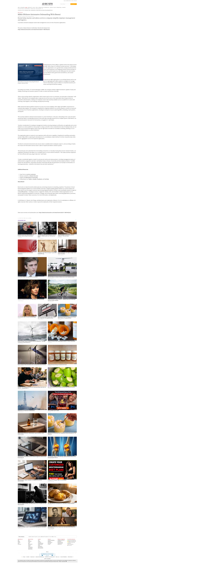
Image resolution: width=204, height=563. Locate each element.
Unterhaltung (30, 547)
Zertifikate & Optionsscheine (40, 547)
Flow (23, 137)
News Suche (73, 4)
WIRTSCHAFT (30, 7)
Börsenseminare (40, 548)
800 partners (24, 191)
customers (33, 174)
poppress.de (60, 544)
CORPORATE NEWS (32, 8)
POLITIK (34, 7)
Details (60, 561)
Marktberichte (33, 10)
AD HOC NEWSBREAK (51, 540)
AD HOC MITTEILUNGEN (21, 8)
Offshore (21, 12)
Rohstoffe (39, 542)
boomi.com (53, 195)
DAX (18, 540)
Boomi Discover (34, 176)
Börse (29, 10)
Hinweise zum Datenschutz (50, 556)
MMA (18, 12)
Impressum (32, 556)
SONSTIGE (63, 7)
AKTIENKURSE (22, 7)
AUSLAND (51, 7)
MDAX (19, 541)
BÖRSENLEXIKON (68, 0)
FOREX (39, 541)
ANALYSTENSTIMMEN (27, 8)
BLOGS (64, 0)
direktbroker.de (60, 543)
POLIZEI (54, 7)
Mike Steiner (70, 556)
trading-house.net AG (61, 540)
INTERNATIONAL (59, 7)
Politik (29, 542)
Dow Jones (19, 544)
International (30, 548)
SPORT (37, 7)
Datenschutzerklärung (40, 556)
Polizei (29, 546)
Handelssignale (40, 544)
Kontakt (49, 544)
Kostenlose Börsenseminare (60, 542)
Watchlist (49, 541)
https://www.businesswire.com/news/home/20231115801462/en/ (34, 29)
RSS (72, 0)
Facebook (39, 179)
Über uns (57, 556)
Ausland (29, 545)
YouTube (47, 179)
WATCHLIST (75, 0)
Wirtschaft (29, 541)
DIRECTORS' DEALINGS (38, 8)
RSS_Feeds (49, 543)
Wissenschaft (30, 544)
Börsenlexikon (21, 536)
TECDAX (19, 542)
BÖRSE (26, 7)
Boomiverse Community (32, 177)
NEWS (19, 7)
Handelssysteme (40, 543)
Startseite (26, 10)
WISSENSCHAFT (46, 7)
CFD (38, 540)
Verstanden (63, 561)
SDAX (18, 543)
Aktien (39, 545)
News (24, 556)
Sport (29, 543)
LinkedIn (34, 179)
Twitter (30, 179)
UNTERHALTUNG (41, 7)
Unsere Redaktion (63, 556)
